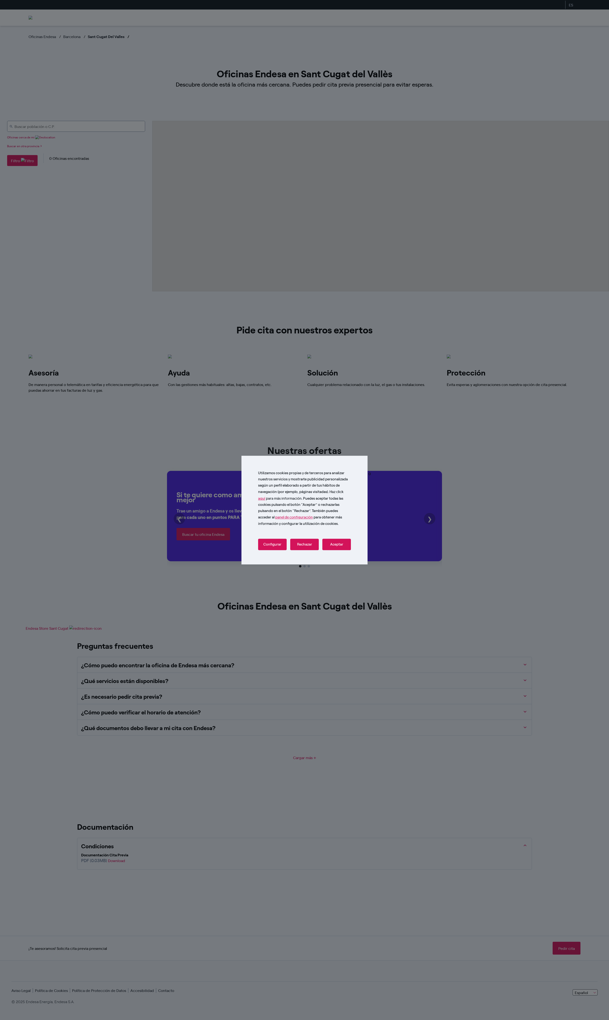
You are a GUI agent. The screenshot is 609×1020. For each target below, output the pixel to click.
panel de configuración (294, 517)
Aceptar (336, 544)
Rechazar (304, 544)
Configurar (272, 544)
